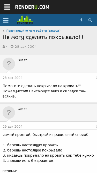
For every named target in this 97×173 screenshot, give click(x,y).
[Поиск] (90, 20)
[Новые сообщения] (81, 20)
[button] (6, 20)
